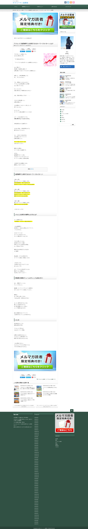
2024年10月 (36, 455)
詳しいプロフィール (67, 66)
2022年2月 (36, 511)
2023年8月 (36, 480)
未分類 (63, 109)
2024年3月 (36, 468)
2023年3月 (36, 489)
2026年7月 (36, 419)
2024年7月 (36, 461)
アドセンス (40, 379)
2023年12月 (36, 473)
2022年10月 (36, 497)
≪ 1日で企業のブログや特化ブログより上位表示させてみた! (24, 406)
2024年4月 (36, 466)
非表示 (32, 169)
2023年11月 (36, 475)
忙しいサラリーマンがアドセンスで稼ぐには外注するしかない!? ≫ (47, 406)
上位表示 (43, 379)
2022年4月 (36, 508)
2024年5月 (36, 464)
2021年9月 (36, 520)
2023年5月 (36, 485)
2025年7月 (36, 440)
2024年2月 (36, 469)
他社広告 (63, 119)
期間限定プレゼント (26, 6)
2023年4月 (36, 487)
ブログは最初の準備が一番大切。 (19, 422)
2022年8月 (36, 501)
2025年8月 (36, 438)
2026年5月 (36, 422)
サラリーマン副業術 (20, 3)
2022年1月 (36, 513)
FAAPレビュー (40, 6)
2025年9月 (36, 436)
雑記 (62, 111)
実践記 (63, 117)
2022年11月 (36, 496)
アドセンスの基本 (50, 379)
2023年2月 (36, 490)
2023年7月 (36, 482)
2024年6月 (36, 462)
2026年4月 (36, 424)
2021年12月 (36, 515)
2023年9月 (36, 478)
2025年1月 (36, 450)
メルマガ (63, 121)
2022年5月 (36, 506)
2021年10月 (36, 518)
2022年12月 (36, 494)
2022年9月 (36, 499)
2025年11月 (36, 433)
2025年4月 (36, 445)
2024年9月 (36, 457)
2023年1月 (36, 492)
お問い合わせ (54, 6)
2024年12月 (36, 452)
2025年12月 (36, 431)
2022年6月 (36, 504)
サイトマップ (68, 6)
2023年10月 (36, 476)
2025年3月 (36, 447)
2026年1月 (36, 429)
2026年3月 (36, 426)
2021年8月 (36, 522)
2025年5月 (36, 443)
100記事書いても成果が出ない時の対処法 (21, 417)
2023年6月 (36, 483)
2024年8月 (36, 459)
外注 (62, 115)
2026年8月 (36, 417)
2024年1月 (36, 471)
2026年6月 (36, 421)
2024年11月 (36, 454)
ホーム (16, 6)
